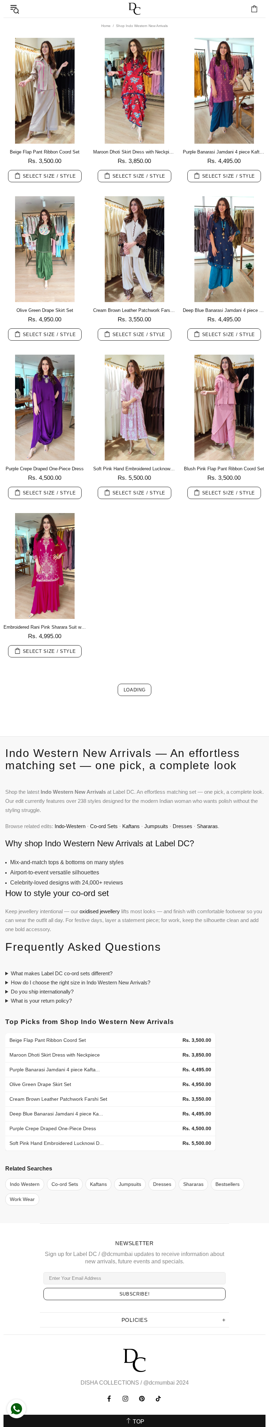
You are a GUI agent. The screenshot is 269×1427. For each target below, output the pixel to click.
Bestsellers (227, 1184)
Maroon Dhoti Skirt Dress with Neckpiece (134, 152)
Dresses (182, 826)
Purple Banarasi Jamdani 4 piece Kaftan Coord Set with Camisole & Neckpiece (224, 152)
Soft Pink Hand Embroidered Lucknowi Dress (134, 468)
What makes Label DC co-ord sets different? (61, 973)
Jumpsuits (156, 826)
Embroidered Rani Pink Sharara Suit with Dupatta (45, 627)
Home (106, 26)
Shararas (207, 826)
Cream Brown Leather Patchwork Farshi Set (134, 310)
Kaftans (131, 826)
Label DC (134, 9)
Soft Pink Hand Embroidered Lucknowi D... (56, 1143)
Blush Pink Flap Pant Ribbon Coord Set (224, 468)
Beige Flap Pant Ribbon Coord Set (45, 152)
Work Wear (22, 1199)
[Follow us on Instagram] (126, 1398)
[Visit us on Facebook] (110, 1398)
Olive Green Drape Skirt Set (44, 310)
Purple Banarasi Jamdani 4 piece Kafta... (54, 1069)
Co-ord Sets (104, 826)
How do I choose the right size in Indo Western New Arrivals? (80, 982)
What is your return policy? (41, 1001)
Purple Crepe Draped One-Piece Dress (45, 468)
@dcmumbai (159, 1383)
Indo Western (25, 1184)
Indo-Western (70, 826)
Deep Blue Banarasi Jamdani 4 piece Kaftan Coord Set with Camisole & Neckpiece (224, 310)
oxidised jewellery (100, 911)
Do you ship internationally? (42, 992)
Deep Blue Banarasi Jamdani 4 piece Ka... (56, 1114)
